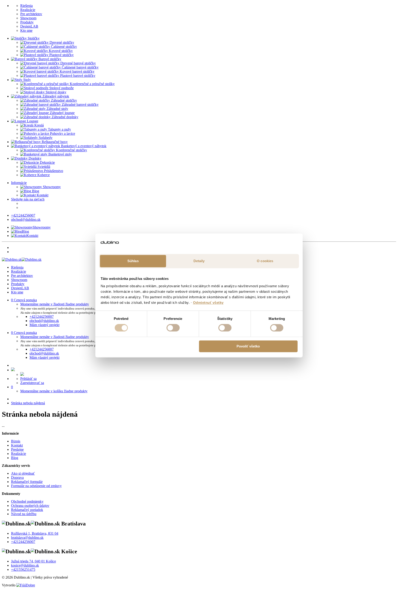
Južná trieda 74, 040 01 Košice (33, 561)
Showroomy (51, 187)
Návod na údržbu (23, 514)
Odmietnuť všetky (208, 302)
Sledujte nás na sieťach (27, 199)
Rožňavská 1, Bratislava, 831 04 (34, 533)
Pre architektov (31, 14)
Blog (35, 191)
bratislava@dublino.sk (27, 537)
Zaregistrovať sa (32, 383)
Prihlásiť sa (28, 379)
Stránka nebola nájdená (28, 403)
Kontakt (42, 195)
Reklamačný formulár (27, 482)
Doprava (17, 477)
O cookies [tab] (265, 261)
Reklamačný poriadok (27, 510)
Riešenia (26, 6)
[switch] (173, 328)
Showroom (28, 18)
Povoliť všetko (248, 346)
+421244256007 (23, 215)
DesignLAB (29, 26)
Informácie (19, 183)
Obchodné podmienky (27, 501)
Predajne (17, 449)
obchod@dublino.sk (26, 219)
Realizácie (27, 10)
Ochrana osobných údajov (30, 506)
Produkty (27, 22)
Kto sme (26, 30)
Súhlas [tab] (133, 261)
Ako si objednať (23, 473)
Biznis (15, 441)
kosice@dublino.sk (25, 565)
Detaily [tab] (199, 261)
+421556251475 (23, 569)
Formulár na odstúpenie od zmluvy (36, 486)
